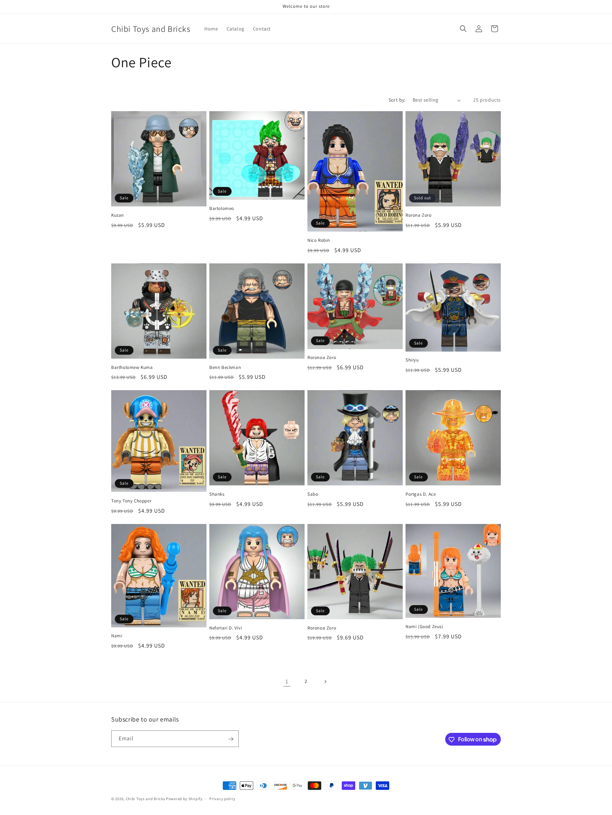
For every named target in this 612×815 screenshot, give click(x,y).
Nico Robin (318, 240)
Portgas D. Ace (421, 494)
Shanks (217, 494)
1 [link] (286, 681)
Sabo (312, 494)
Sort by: (397, 100)
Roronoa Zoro (321, 357)
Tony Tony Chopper (131, 501)
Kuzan (117, 215)
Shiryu (412, 360)
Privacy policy (222, 798)
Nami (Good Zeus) (424, 626)
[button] (463, 28)
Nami (116, 636)
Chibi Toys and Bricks (145, 798)
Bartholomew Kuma (132, 367)
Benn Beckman (225, 367)
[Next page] (325, 681)
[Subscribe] (230, 739)
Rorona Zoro (419, 215)
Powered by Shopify (184, 798)
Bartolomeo (221, 208)
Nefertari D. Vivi (225, 628)
